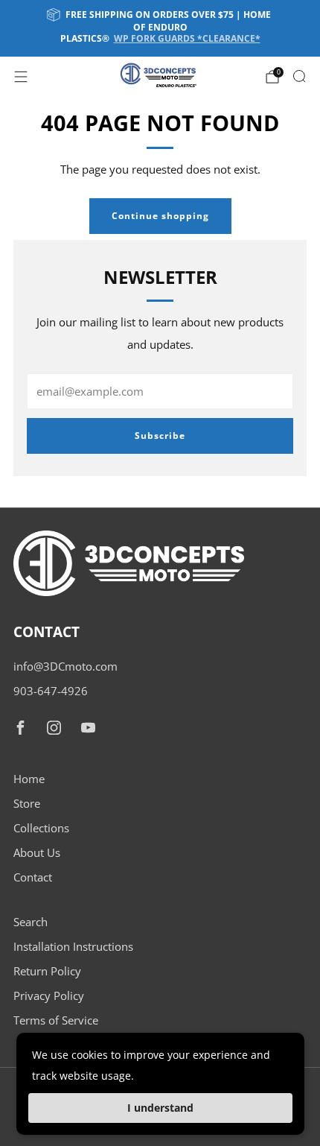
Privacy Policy (48, 995)
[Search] (299, 76)
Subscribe (160, 435)
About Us (36, 852)
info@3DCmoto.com (65, 666)
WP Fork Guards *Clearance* (187, 38)
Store (26, 803)
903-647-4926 (50, 690)
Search (30, 921)
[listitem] (160, 28)
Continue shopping (160, 215)
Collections (41, 827)
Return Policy (47, 970)
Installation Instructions (73, 946)
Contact (32, 877)
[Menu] (20, 76)
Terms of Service (55, 1020)
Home (29, 778)
